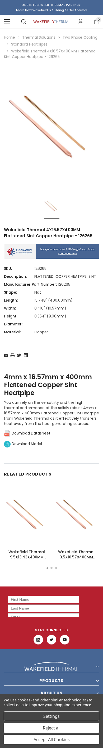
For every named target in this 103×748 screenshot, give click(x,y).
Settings (51, 716)
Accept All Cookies (52, 739)
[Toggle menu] (7, 22)
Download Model (26, 443)
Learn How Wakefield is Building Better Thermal (51, 10)
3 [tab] (56, 568)
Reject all (51, 728)
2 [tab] (51, 568)
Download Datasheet (30, 433)
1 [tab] (47, 568)
